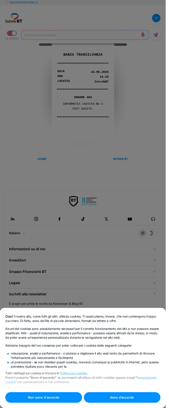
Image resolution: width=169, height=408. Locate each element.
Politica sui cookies (73, 373)
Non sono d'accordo (43, 397)
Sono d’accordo (122, 397)
